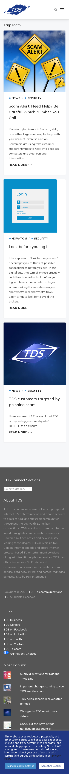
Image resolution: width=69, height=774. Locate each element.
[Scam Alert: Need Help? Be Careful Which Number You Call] (35, 61)
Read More (18, 164)
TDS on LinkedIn (14, 634)
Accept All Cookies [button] (51, 765)
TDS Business (13, 620)
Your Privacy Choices (22, 653)
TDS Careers (12, 624)
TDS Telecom (12, 649)
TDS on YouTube (14, 644)
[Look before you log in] (35, 206)
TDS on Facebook (15, 629)
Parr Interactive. (36, 576)
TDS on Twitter (14, 639)
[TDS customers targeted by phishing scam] (35, 354)
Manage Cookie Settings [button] (20, 765)
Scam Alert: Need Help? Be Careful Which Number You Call (34, 112)
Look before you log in (29, 246)
